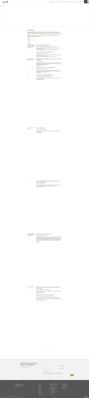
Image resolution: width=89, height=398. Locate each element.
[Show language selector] (88, 1)
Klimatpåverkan (55, 49)
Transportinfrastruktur (53, 392)
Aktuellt (64, 1)
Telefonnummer (61, 368)
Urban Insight (40, 388)
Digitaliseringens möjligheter (51, 35)
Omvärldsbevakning (38, 186)
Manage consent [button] (19, 396)
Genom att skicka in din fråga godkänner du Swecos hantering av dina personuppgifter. (54, 373)
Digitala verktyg (40, 292)
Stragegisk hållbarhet (41, 300)
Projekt (61, 1)
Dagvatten (46, 56)
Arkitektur (51, 385)
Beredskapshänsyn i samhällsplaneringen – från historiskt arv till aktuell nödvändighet (48, 59)
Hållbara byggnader (45, 35)
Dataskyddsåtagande (15, 396)
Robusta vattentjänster (53, 56)
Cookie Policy (10, 396)
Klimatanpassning (43, 56)
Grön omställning (36, 35)
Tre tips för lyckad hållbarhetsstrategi (42, 45)
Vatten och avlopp (49, 56)
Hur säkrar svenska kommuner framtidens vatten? (44, 51)
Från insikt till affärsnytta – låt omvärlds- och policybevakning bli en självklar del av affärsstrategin (48, 181)
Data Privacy (7, 396)
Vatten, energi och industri (53, 391)
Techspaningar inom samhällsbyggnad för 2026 (44, 74)
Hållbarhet (40, 389)
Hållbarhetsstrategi (38, 49)
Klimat (40, 56)
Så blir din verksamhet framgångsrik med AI (43, 234)
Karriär (76, 1)
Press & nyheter (41, 392)
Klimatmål (52, 49)
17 (46, 351)
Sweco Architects (57, 1)
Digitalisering (37, 79)
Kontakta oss (80, 1)
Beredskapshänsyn (38, 65)
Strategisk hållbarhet (32, 35)
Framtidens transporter (40, 35)
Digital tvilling (41, 132)
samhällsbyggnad (42, 79)
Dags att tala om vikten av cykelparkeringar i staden (45, 294)
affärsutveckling (43, 186)
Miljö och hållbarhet (52, 389)
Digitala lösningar (52, 388)
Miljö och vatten (29, 36)
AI (39, 79)
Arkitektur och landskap (38, 36)
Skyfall (43, 292)
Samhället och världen (56, 35)
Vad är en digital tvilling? (40, 127)
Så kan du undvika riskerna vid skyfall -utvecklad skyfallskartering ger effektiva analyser (48, 288)
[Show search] (88, 2)
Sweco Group (40, 385)
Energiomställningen (33, 36)
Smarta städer (45, 300)
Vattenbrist (37, 56)
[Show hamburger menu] (85, 1)
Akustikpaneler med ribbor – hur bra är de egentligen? (45, 67)
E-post (44, 368)
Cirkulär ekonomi (43, 49)
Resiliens (37, 292)
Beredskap (42, 65)
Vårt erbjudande (51, 1)
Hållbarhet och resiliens (70, 1)
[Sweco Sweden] (5, 1)
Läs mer (46, 55)
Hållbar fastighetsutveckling (48, 49)
